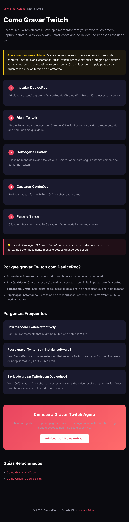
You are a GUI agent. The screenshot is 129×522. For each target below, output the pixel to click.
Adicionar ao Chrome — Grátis (64, 438)
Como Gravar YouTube (21, 472)
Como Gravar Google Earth (24, 478)
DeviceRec (9, 8)
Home (81, 510)
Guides (21, 8)
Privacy (92, 510)
